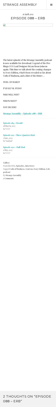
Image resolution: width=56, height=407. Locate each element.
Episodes (20, 166)
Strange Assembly (20, 4)
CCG (13, 166)
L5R (47, 169)
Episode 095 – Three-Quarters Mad (19, 135)
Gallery (6, 162)
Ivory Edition (39, 169)
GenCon (29, 169)
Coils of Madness (17, 169)
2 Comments (8, 178)
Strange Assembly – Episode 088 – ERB (22, 113)
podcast (6, 172)
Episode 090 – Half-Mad (14, 147)
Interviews (29, 166)
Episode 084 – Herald (12, 123)
